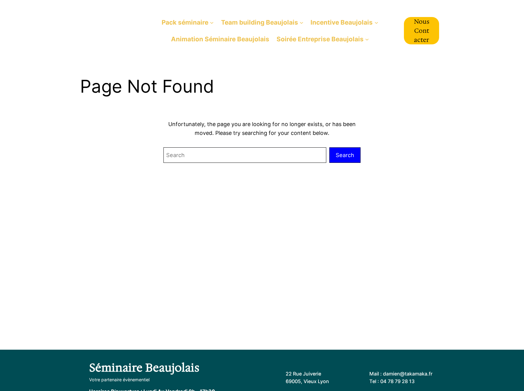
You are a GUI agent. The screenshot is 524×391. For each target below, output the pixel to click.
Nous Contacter (421, 31)
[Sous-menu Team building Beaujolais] (301, 22)
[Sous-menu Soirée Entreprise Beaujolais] (367, 39)
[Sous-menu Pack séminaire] (211, 22)
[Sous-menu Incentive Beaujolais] (376, 22)
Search (345, 155)
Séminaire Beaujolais (111, 30)
